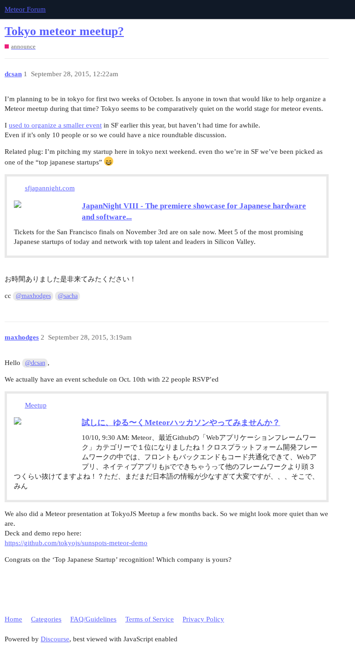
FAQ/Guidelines (93, 619)
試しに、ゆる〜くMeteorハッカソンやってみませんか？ (181, 422)
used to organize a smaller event (55, 125)
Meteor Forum (25, 9)
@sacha (68, 295)
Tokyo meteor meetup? (64, 31)
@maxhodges (33, 295)
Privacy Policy (203, 619)
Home (13, 619)
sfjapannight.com (50, 188)
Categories (46, 619)
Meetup (36, 405)
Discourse (55, 639)
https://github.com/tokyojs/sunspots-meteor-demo (76, 543)
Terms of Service (149, 619)
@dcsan (35, 362)
